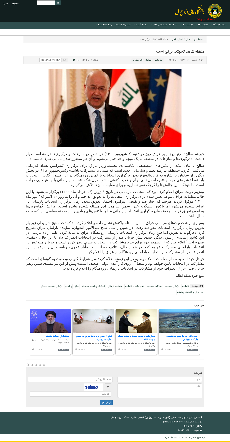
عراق (77, 286)
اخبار (188, 39)
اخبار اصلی (148, 60)
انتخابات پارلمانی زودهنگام (93, 286)
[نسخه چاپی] (78, 60)
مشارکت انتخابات (154, 286)
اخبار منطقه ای (138, 60)
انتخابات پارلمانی (115, 286)
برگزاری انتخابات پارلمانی (51, 286)
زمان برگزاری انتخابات (134, 286)
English (15, 3)
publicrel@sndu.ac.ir (173, 422)
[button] (218, 25)
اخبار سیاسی (177, 39)
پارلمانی (68, 286)
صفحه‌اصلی (199, 39)
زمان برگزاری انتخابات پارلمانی (190, 292)
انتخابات (185, 286)
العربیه (5, 3)
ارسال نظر (106, 402)
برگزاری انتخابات (172, 286)
